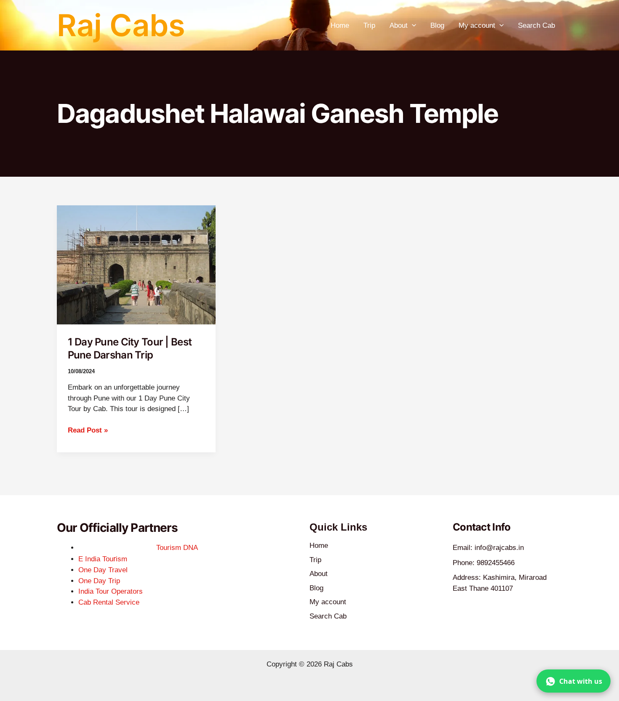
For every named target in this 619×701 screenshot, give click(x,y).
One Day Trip (99, 581)
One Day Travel (103, 570)
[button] (412, 25)
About (399, 25)
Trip (369, 25)
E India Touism (102, 559)
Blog (437, 25)
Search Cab (536, 25)
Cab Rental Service (108, 602)
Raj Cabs (121, 25)
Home (340, 25)
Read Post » (88, 429)
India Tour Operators (110, 591)
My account (477, 25)
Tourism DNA (177, 548)
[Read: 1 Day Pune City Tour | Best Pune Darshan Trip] (136, 264)
